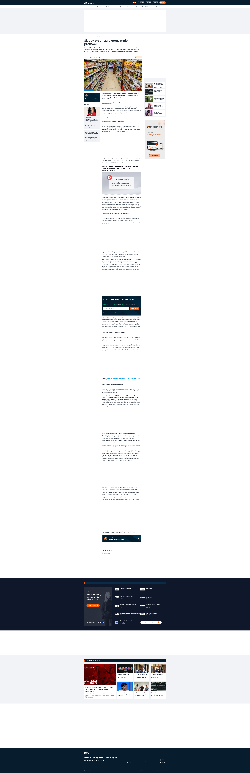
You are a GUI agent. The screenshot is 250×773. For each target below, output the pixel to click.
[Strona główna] (89, 3)
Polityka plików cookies (161, 770)
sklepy (119, 107)
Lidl (124, 532)
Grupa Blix (118, 532)
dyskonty (129, 532)
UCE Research (106, 532)
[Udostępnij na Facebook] (97, 57)
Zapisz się (133, 308)
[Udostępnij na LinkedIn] (99, 57)
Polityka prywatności (144, 770)
